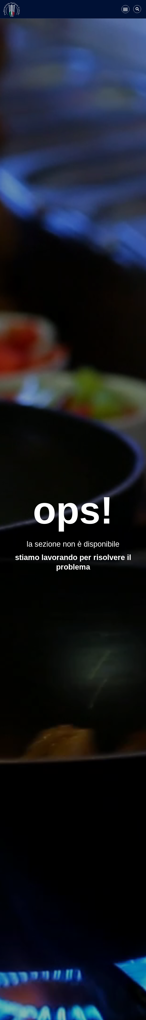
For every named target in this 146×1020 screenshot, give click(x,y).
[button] (125, 9)
